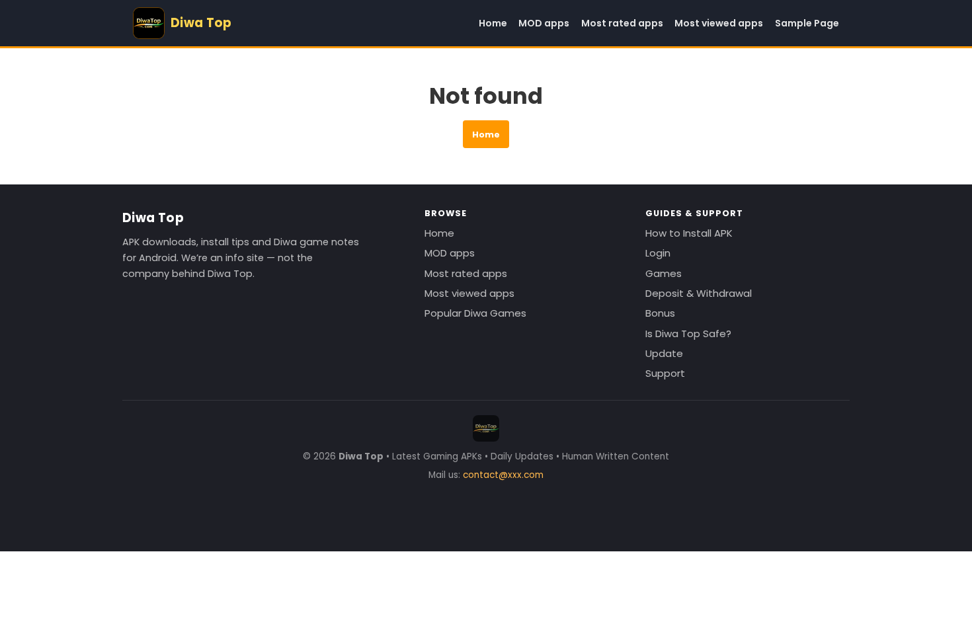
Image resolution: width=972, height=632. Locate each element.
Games (663, 273)
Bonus (660, 313)
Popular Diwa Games (475, 313)
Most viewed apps (718, 23)
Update (664, 353)
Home (493, 23)
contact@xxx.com (503, 475)
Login (657, 253)
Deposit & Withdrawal (698, 293)
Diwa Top (153, 218)
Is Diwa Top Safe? (688, 333)
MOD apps (543, 23)
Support (665, 373)
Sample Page (807, 23)
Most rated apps (622, 23)
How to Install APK (689, 233)
